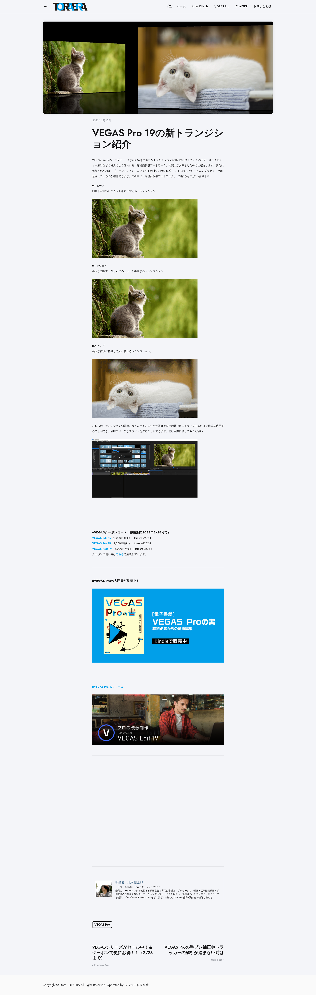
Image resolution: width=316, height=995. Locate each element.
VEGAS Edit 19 (101, 538)
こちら (120, 554)
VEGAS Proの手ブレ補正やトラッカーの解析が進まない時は (194, 950)
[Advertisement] (158, 810)
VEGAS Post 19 (102, 549)
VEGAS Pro (102, 924)
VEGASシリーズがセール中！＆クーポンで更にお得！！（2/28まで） (122, 953)
